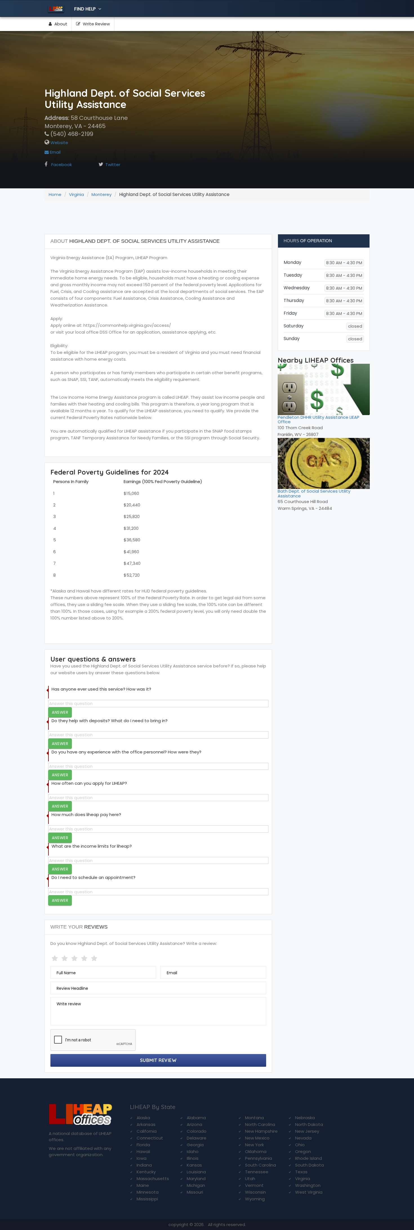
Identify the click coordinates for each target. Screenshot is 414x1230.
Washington (307, 1185)
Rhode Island (308, 1158)
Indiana (144, 1165)
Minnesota (148, 1192)
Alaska (143, 1118)
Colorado (196, 1131)
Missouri (195, 1192)
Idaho (193, 1151)
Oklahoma (255, 1151)
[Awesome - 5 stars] (95, 957)
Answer (60, 712)
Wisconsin (255, 1192)
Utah (250, 1178)
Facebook (61, 164)
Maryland (196, 1178)
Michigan (196, 1185)
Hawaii (143, 1151)
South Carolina (260, 1165)
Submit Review (158, 1060)
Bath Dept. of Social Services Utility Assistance (314, 493)
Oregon (303, 1151)
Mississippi (147, 1199)
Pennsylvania (258, 1158)
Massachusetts (153, 1178)
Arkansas (146, 1124)
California (147, 1131)
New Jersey (307, 1131)
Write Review (96, 24)
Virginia (76, 194)
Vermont (254, 1185)
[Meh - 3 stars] (75, 957)
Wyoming (255, 1199)
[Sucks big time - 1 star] (55, 957)
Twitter (112, 164)
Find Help (85, 9)
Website (58, 143)
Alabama (196, 1118)
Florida (143, 1145)
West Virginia (308, 1192)
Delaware (196, 1138)
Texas (301, 1172)
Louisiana (196, 1172)
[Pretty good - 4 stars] (85, 957)
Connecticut (150, 1138)
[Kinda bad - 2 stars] (65, 957)
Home (55, 194)
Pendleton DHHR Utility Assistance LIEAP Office (318, 419)
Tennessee (256, 1172)
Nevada (303, 1138)
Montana (254, 1118)
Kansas (194, 1165)
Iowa (141, 1158)
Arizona (194, 1124)
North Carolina (260, 1124)
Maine (143, 1185)
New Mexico (257, 1138)
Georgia (195, 1145)
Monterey (102, 194)
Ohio (300, 1145)
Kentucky (146, 1172)
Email (55, 152)
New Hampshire (261, 1131)
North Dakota (309, 1124)
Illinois (193, 1158)
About (60, 24)
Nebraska (305, 1118)
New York (254, 1145)
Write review (69, 1004)
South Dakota (309, 1165)
